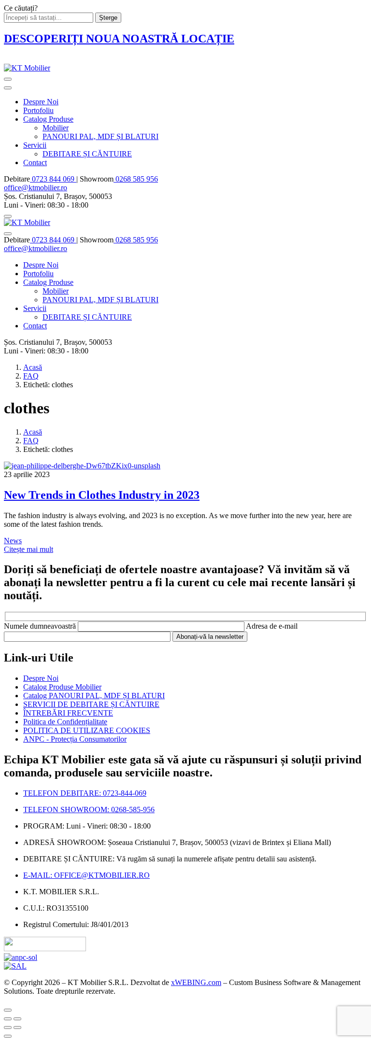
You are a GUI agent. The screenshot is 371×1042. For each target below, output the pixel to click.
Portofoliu (38, 110)
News (13, 540)
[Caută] (8, 216)
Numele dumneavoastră (41, 626)
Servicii (34, 145)
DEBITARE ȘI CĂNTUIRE (87, 154)
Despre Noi (40, 102)
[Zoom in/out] (17, 1018)
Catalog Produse (48, 119)
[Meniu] (8, 79)
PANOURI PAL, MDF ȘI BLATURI (100, 136)
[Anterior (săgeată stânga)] (8, 1027)
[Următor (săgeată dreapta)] (17, 1027)
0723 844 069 (53, 179)
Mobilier (56, 128)
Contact (35, 162)
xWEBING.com (196, 982)
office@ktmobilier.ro (35, 187)
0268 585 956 (136, 179)
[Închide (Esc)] (8, 1018)
